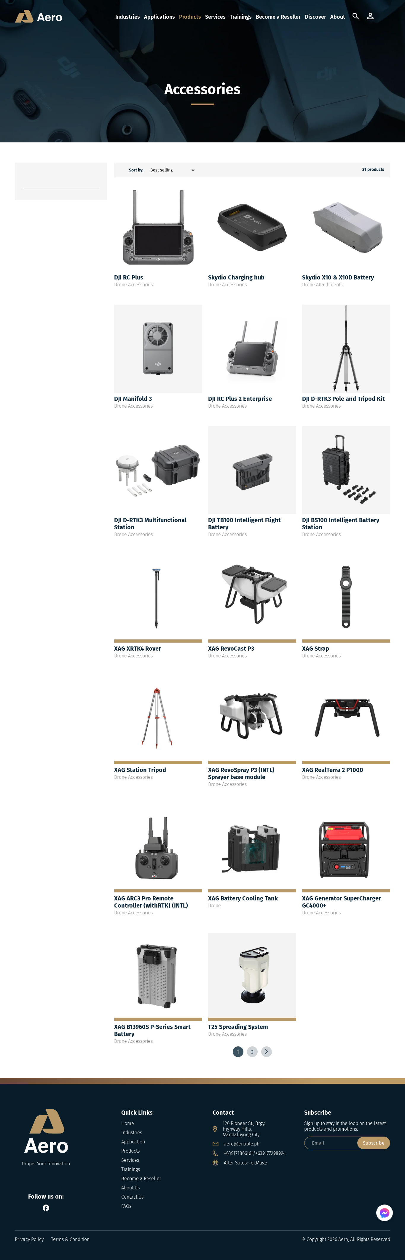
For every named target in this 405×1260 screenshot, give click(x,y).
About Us (130, 1188)
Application (133, 1142)
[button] (385, 17)
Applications (159, 17)
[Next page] (266, 1051)
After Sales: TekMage (245, 1163)
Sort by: (136, 170)
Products (190, 17)
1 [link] (238, 1052)
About (337, 17)
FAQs (126, 1206)
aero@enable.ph (241, 1144)
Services (215, 17)
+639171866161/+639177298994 (255, 1153)
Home (127, 1123)
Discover (315, 17)
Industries (127, 17)
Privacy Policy (29, 1239)
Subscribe (374, 1143)
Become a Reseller (278, 17)
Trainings (241, 17)
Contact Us (132, 1197)
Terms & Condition (70, 1239)
